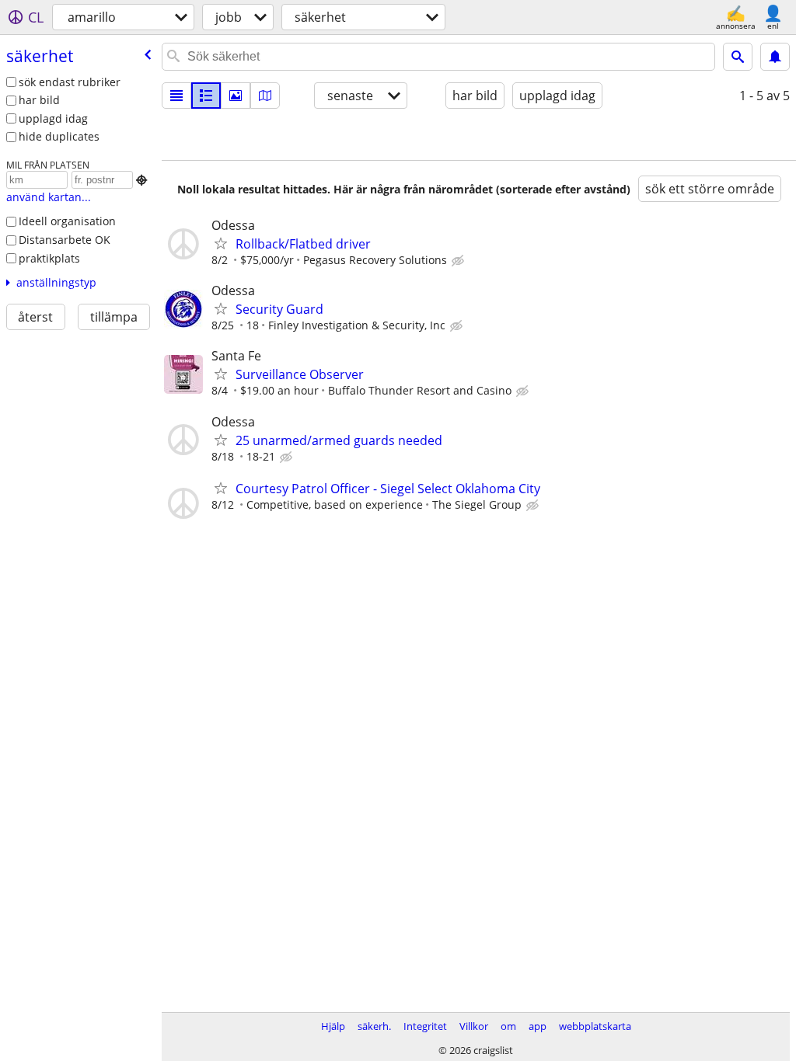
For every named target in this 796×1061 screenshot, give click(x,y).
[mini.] (206, 95)
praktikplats (49, 258)
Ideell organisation (67, 221)
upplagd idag (53, 118)
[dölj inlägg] (459, 261)
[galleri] (235, 95)
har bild (39, 99)
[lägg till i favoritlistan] (220, 243)
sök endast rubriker (69, 82)
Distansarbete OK (64, 239)
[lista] (176, 95)
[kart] (265, 95)
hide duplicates (59, 136)
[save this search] (775, 57)
